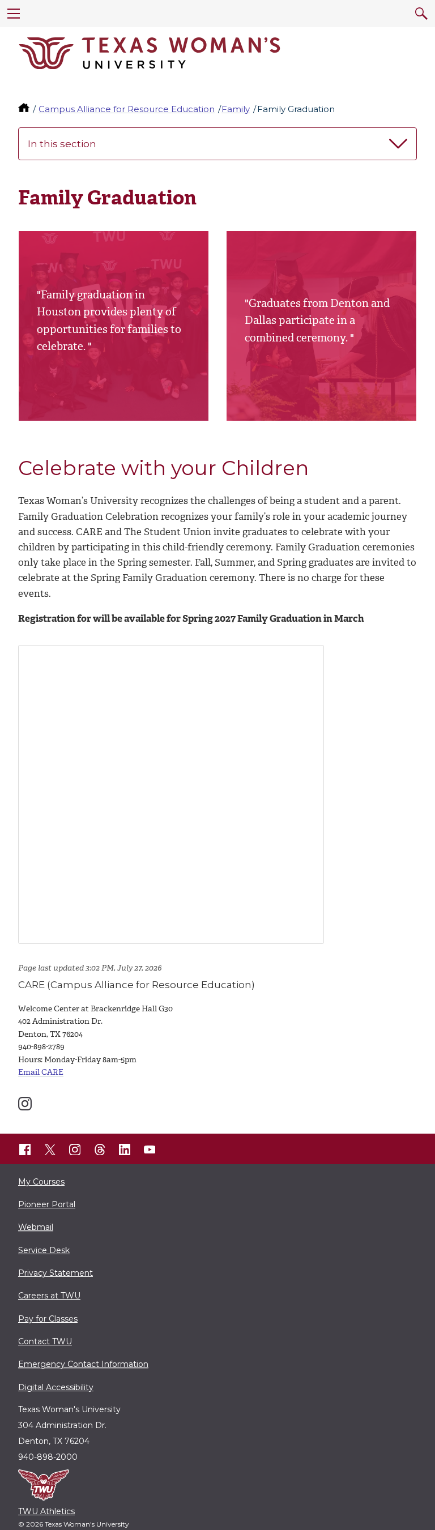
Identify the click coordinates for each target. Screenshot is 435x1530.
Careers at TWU (49, 1295)
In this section (62, 143)
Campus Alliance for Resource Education (127, 109)
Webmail (35, 1227)
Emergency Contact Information (83, 1364)
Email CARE (40, 1072)
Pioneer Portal (46, 1204)
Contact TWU (45, 1341)
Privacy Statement (55, 1273)
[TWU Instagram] (75, 1149)
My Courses (41, 1182)
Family (235, 109)
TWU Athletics (46, 1511)
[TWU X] (50, 1149)
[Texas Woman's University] (149, 53)
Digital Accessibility (55, 1387)
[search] (421, 13)
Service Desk (44, 1250)
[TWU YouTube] (149, 1149)
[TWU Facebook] (25, 1149)
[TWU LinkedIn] (124, 1149)
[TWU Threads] (99, 1149)
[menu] (13, 13)
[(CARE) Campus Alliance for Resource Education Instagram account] (25, 1103)
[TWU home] (25, 109)
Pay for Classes (48, 1319)
